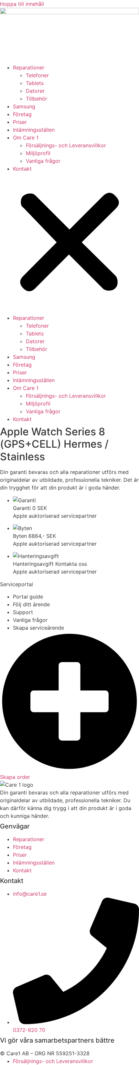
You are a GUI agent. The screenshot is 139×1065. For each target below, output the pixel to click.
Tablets (35, 83)
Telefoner (37, 75)
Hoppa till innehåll (22, 4)
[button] (69, 243)
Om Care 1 (25, 137)
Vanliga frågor (43, 161)
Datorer (35, 91)
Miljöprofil (38, 153)
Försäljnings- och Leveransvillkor (66, 145)
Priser (20, 122)
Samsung (24, 106)
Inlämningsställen (34, 130)
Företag (22, 114)
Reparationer (28, 67)
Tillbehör (36, 98)
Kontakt (22, 168)
